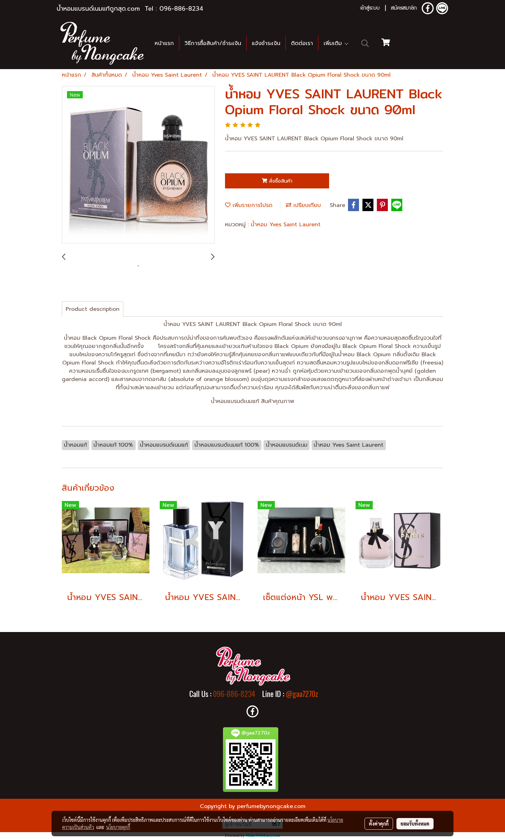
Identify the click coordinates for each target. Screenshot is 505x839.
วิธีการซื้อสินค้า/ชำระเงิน (212, 43)
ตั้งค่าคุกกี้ (379, 823)
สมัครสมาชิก (404, 8)
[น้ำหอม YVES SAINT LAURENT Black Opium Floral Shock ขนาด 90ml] (138, 165)
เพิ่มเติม (334, 43)
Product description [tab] (93, 309)
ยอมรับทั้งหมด (415, 823)
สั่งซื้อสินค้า (279, 181)
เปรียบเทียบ (306, 205)
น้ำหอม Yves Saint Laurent (286, 224)
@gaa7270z (302, 694)
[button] (365, 43)
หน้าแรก (164, 43)
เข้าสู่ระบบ (370, 8)
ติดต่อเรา (302, 43)
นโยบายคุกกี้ (118, 827)
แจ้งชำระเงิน (266, 43)
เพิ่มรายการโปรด (251, 205)
